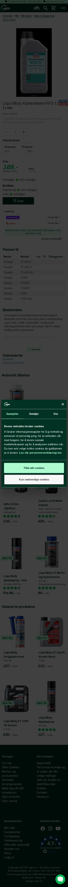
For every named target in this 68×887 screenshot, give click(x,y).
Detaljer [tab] (34, 413)
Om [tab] (56, 413)
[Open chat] (60, 879)
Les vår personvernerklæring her (40, 452)
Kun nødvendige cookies (34, 479)
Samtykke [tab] (12, 413)
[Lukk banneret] (63, 404)
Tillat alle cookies (34, 467)
